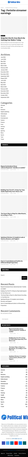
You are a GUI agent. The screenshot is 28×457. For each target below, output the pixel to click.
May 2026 (3, 61)
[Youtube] (16, 443)
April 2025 (3, 84)
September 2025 (5, 76)
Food (2, 124)
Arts (2, 107)
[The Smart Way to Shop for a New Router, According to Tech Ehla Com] (14, 204)
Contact (15, 453)
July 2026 (3, 57)
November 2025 (5, 74)
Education (3, 116)
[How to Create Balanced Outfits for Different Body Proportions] (14, 252)
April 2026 (3, 63)
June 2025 (3, 80)
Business (3, 35)
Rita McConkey (5, 169)
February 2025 (4, 89)
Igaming (3, 130)
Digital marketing (5, 111)
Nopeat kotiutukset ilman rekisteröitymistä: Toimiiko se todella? (13, 167)
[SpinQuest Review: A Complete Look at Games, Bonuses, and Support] (14, 228)
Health (2, 128)
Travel (2, 139)
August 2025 (4, 78)
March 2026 (4, 65)
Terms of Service (22, 453)
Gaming (3, 126)
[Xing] (24, 443)
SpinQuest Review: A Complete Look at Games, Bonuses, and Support (13, 238)
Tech (2, 137)
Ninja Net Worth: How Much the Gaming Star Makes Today (13, 39)
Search (2, 275)
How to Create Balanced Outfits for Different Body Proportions (12, 261)
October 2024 (4, 95)
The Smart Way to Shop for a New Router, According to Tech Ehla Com (17, 348)
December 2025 (5, 72)
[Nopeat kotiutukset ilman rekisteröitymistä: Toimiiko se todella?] (14, 157)
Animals (3, 105)
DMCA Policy (10, 455)
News (2, 133)
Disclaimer (17, 455)
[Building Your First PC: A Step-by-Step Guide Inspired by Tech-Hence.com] (14, 180)
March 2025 (4, 86)
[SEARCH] (25, 319)
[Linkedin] (12, 443)
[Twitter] (7, 443)
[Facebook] (3, 443)
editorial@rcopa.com (17, 438)
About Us (3, 453)
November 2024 (5, 93)
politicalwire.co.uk (12, 450)
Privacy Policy (9, 453)
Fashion (3, 120)
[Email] (20, 443)
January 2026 (4, 70)
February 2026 (4, 67)
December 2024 (5, 91)
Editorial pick (4, 113)
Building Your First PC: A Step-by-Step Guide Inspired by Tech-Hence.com (13, 190)
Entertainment (4, 118)
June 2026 (3, 59)
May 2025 (3, 82)
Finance (3, 122)
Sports (2, 135)
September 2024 (5, 97)
